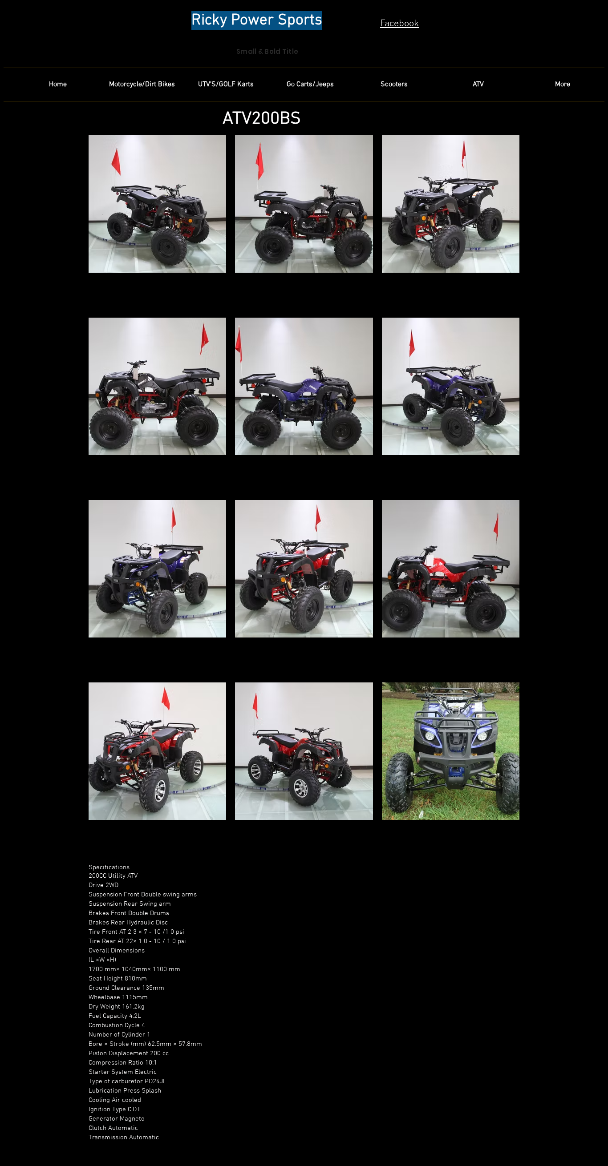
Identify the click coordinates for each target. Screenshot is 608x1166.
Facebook (399, 24)
